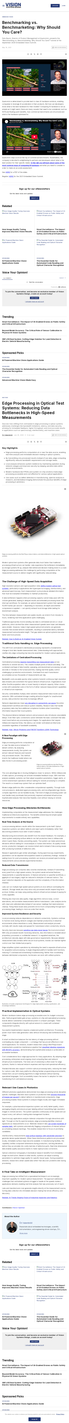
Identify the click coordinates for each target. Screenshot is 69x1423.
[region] (34, 282)
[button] (3, 5)
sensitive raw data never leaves (35, 930)
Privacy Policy (60, 1414)
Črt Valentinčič (7, 435)
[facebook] (28, 54)
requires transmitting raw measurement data (37, 662)
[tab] (7, 278)
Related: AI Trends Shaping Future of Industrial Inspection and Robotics (29, 1198)
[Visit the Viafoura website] (62, 287)
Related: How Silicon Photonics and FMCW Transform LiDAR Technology (30, 730)
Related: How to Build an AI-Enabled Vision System (22, 639)
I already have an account (34, 301)
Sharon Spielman (18, 1208)
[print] (66, 54)
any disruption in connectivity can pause (40, 703)
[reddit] (38, 54)
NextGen (5, 397)
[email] (41, 54)
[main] (34, 1417)
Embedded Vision (7, 17)
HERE (8, 172)
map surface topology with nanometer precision (44, 1136)
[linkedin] (31, 54)
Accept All (34, 1419)
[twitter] (34, 54)
